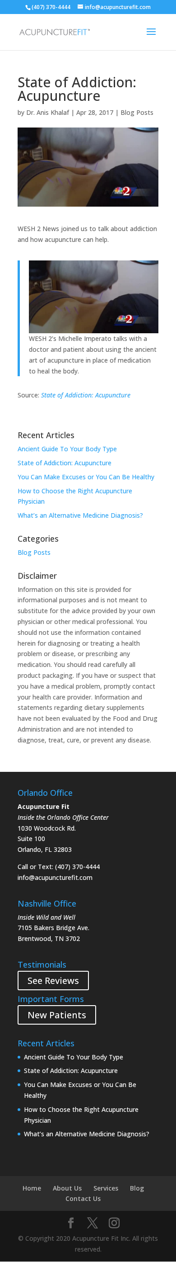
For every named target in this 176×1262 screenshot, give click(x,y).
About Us (67, 1188)
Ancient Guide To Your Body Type (67, 448)
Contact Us (83, 1198)
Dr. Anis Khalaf (47, 112)
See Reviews (53, 980)
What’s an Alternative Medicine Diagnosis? (80, 515)
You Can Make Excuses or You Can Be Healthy (86, 477)
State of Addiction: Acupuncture (85, 395)
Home (32, 1188)
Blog (137, 1188)
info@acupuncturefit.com (55, 877)
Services (105, 1188)
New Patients (57, 1015)
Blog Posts (136, 112)
